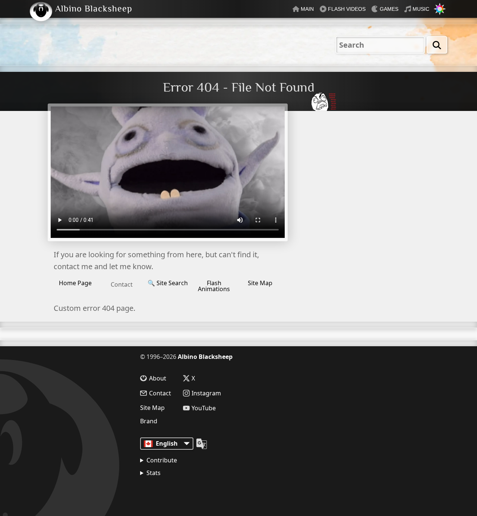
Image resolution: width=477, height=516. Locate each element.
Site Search (168, 283)
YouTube (204, 408)
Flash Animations (214, 286)
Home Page (75, 283)
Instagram (206, 393)
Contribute (161, 460)
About (157, 378)
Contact (122, 284)
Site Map (260, 283)
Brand (148, 421)
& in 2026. (175, 492)
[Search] (437, 45)
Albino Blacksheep (205, 357)
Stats (153, 473)
